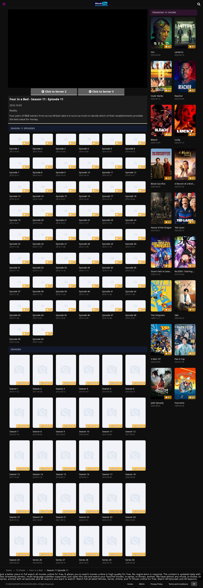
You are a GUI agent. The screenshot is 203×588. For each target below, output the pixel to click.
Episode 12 (130, 172)
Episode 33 (61, 267)
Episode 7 (14, 172)
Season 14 (38, 474)
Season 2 (37, 388)
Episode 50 (38, 339)
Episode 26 (38, 243)
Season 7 (14, 431)
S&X (176, 315)
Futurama (179, 402)
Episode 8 (37, 172)
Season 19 (15, 517)
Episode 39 (61, 291)
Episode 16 (84, 196)
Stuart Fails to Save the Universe (167, 271)
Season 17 (107, 474)
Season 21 (61, 517)
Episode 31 (15, 267)
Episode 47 (107, 315)
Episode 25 (15, 243)
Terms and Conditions (178, 584)
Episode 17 (107, 196)
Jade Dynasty (157, 402)
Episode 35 (107, 267)
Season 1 (14, 388)
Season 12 (130, 431)
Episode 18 (130, 196)
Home (9, 570)
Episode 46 (84, 315)
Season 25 (15, 559)
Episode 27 (61, 243)
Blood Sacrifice (158, 183)
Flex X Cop (180, 359)
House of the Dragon (161, 227)
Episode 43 (15, 315)
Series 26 (37, 559)
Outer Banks (157, 95)
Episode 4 (84, 148)
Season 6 (129, 388)
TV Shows (20, 570)
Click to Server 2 (55, 91)
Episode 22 (84, 220)
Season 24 (130, 517)
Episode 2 (37, 148)
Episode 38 (38, 291)
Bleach (154, 139)
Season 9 (60, 431)
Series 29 (106, 559)
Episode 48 (130, 315)
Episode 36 (130, 267)
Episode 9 (61, 172)
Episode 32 (38, 267)
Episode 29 (107, 243)
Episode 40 (84, 291)
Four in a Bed (36, 570)
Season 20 (38, 517)
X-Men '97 (156, 359)
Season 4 (83, 388)
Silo (152, 52)
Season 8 (37, 431)
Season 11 (107, 431)
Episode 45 (61, 315)
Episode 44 (38, 315)
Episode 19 (15, 220)
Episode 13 (15, 196)
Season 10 (84, 431)
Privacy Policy (157, 584)
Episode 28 (84, 243)
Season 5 (106, 388)
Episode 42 (130, 291)
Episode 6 (130, 148)
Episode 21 (61, 220)
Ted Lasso (179, 227)
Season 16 (84, 474)
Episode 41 (107, 291)
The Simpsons (158, 315)
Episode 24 (130, 220)
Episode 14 (38, 196)
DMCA (141, 584)
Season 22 (84, 517)
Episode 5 (107, 148)
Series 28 (83, 559)
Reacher (179, 95)
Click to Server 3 (103, 91)
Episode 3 (61, 148)
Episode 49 (15, 339)
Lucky (177, 139)
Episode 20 (38, 220)
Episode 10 (84, 172)
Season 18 (130, 474)
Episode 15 (61, 196)
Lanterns (179, 52)
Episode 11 (107, 172)
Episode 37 (15, 291)
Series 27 (60, 559)
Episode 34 (84, 267)
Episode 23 (107, 220)
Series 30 (129, 559)
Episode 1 (14, 148)
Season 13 (15, 474)
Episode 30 (130, 243)
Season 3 (60, 388)
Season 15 (61, 474)
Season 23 (107, 517)
